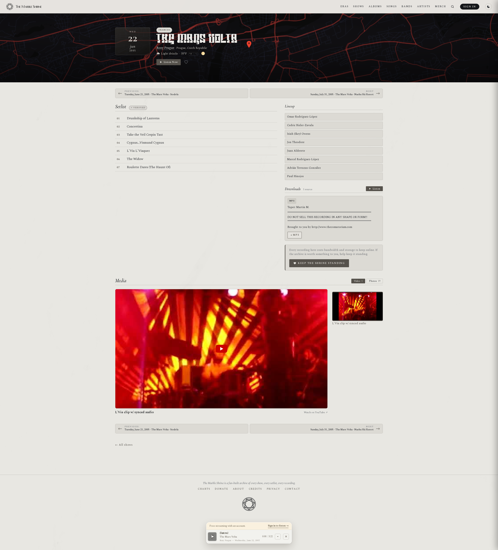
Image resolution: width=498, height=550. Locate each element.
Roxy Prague (165, 48)
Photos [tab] (374, 281)
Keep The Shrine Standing (321, 263)
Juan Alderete (296, 150)
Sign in (469, 6)
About (238, 489)
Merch (440, 6)
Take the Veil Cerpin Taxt (145, 134)
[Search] (452, 6)
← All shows (123, 444)
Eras (344, 6)
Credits (255, 489)
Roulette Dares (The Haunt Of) (148, 167)
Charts (204, 489)
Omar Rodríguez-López (302, 116)
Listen (376, 188)
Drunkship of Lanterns (143, 118)
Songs (392, 6)
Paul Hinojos (295, 176)
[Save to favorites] (186, 62)
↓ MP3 (294, 235)
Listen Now (171, 62)
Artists (423, 6)
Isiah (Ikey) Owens (298, 133)
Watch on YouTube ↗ (316, 412)
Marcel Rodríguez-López (303, 159)
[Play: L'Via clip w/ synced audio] (221, 349)
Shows (358, 6)
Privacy (273, 489)
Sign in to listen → (278, 525)
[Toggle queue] (278, 536)
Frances (164, 30)
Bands (407, 6)
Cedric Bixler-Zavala (300, 125)
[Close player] (286, 536)
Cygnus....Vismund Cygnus (145, 142)
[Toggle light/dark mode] (488, 6)
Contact (292, 489)
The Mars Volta (197, 39)
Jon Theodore (295, 142)
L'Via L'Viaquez (138, 151)
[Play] (212, 536)
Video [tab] (358, 281)
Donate (221, 489)
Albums (375, 6)
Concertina (135, 126)
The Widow (135, 159)
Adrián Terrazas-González (304, 168)
